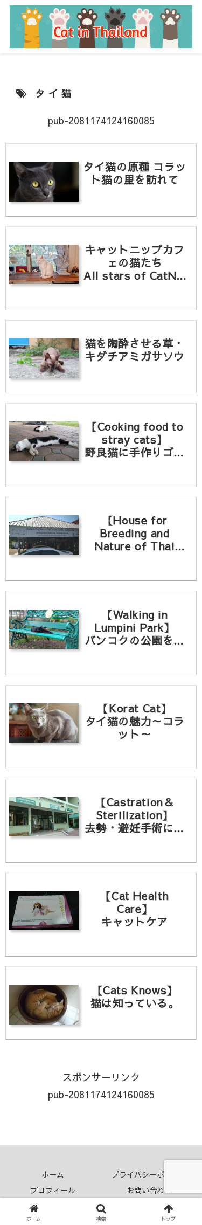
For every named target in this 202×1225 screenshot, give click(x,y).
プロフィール (52, 1190)
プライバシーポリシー (149, 1174)
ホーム (52, 1174)
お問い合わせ (149, 1190)
